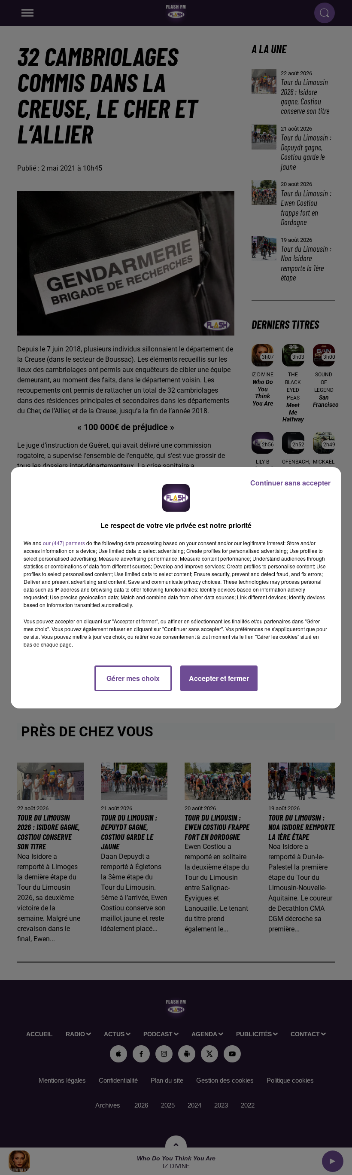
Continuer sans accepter (290, 483)
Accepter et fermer (219, 678)
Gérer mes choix (133, 678)
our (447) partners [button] (64, 542)
